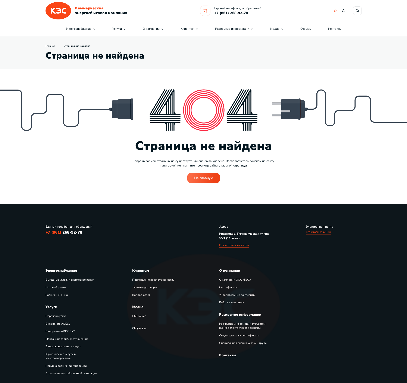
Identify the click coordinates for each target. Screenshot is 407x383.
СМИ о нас (139, 316)
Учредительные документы (237, 295)
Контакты (334, 29)
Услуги (117, 29)
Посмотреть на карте (234, 245)
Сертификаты (228, 287)
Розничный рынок (57, 295)
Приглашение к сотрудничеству (153, 280)
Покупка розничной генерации (66, 366)
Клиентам (187, 29)
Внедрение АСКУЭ (58, 324)
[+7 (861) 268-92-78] (205, 11)
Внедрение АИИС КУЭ (60, 331)
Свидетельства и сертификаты (239, 335)
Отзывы (305, 29)
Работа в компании (231, 302)
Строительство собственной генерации (71, 373)
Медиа (274, 29)
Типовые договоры (144, 287)
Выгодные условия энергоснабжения (70, 280)
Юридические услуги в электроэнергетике (61, 356)
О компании (151, 29)
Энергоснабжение (78, 29)
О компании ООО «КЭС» (235, 280)
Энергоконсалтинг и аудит (63, 346)
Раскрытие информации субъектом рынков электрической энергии (242, 326)
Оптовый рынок (56, 287)
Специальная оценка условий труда (243, 343)
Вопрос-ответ (141, 295)
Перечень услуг (56, 316)
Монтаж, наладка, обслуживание (67, 339)
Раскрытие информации (232, 29)
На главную (203, 178)
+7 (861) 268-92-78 (231, 13)
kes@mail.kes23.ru (318, 232)
